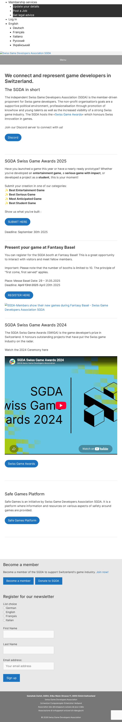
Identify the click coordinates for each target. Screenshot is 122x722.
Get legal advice (23, 15)
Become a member (18, 580)
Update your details (26, 6)
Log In (13, 19)
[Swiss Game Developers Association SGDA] (25, 53)
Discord (13, 137)
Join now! (102, 572)
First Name (10, 628)
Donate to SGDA (48, 580)
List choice (10, 604)
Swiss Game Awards (68, 114)
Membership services (23, 2)
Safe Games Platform (22, 520)
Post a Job (20, 10)
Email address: (12, 660)
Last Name (10, 644)
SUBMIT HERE (17, 221)
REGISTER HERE (19, 295)
